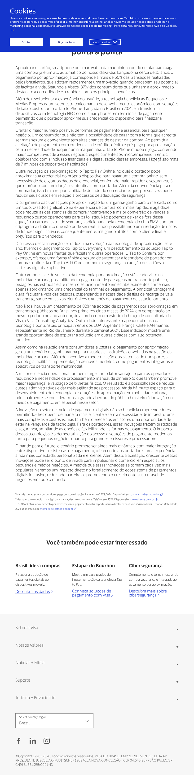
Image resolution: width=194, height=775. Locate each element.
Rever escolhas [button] (101, 42)
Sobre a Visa (26, 627)
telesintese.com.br (143, 499)
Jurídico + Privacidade (35, 697)
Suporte (22, 680)
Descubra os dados (32, 591)
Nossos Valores (29, 645)
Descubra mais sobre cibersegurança (148, 593)
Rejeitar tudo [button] (66, 42)
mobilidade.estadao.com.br (56, 508)
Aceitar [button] (26, 42)
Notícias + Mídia (29, 662)
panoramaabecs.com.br (145, 494)
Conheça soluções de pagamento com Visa (91, 593)
